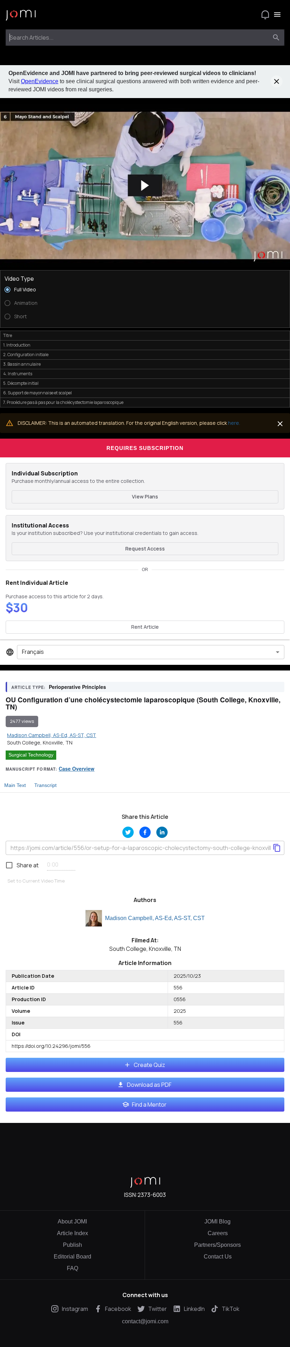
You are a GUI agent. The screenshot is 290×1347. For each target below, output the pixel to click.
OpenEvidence (39, 81)
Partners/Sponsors (217, 1245)
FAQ (72, 1268)
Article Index (72, 1233)
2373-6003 (152, 1195)
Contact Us (218, 1257)
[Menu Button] (277, 14)
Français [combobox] (33, 652)
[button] (145, 185)
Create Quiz (149, 1065)
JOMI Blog (217, 1221)
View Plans (145, 496)
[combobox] (138, 37)
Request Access (145, 548)
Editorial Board (72, 1257)
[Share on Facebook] (145, 832)
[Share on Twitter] (128, 832)
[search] (276, 37)
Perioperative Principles (77, 686)
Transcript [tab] (45, 785)
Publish (72, 1245)
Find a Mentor (149, 1104)
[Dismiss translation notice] (280, 424)
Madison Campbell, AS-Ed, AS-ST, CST (155, 918)
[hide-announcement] (277, 81)
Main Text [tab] (15, 785)
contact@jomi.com (145, 1321)
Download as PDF (149, 1085)
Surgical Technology (30, 755)
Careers (218, 1233)
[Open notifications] (265, 14)
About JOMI (72, 1221)
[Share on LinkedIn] (162, 832)
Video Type (19, 278)
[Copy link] (277, 848)
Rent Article (145, 626)
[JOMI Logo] (21, 14)
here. (234, 422)
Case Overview (76, 768)
